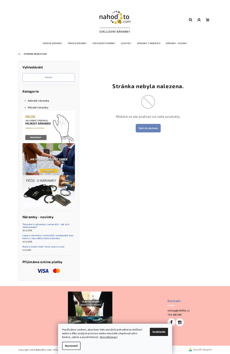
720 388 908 (174, 315)
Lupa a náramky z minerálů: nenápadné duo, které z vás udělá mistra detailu (48, 237)
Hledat (48, 77)
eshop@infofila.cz (179, 310)
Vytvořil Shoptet (202, 349)
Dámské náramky (38, 101)
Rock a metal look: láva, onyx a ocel (43, 246)
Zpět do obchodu (148, 128)
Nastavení (71, 346)
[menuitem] (52, 43)
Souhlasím (158, 332)
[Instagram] (180, 322)
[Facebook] (171, 322)
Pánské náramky (38, 107)
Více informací (108, 337)
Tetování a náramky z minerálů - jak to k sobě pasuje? (46, 226)
